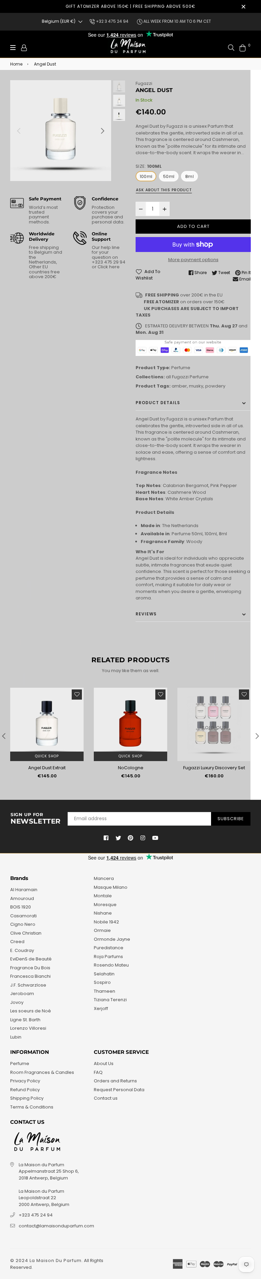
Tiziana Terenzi (110, 999)
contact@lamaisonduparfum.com (56, 1226)
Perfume (180, 367)
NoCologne (130, 767)
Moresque (105, 904)
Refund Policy (25, 1089)
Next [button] (103, 131)
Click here (108, 267)
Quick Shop (47, 756)
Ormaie (102, 930)
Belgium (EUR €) (58, 21)
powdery (215, 386)
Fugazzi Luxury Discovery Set (214, 767)
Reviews (146, 614)
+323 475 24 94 (36, 1215)
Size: (149, 166)
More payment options (193, 259)
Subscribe (231, 818)
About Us (104, 1063)
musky (196, 386)
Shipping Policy (27, 1098)
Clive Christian (25, 933)
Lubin (15, 1037)
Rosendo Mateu (111, 965)
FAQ (98, 1072)
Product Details (158, 403)
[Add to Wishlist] (77, 694)
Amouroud (22, 898)
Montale (103, 896)
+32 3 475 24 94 (111, 21)
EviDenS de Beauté (31, 959)
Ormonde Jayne (112, 939)
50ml (168, 176)
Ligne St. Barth (25, 1019)
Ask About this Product (164, 190)
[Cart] (243, 47)
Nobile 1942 (106, 922)
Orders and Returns (115, 1081)
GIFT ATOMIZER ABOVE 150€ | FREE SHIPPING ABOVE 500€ (130, 6)
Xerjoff (101, 1008)
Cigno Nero (22, 924)
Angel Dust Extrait (47, 767)
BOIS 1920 (20, 907)
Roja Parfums (108, 956)
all (168, 377)
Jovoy (16, 1002)
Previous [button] (19, 131)
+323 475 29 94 (108, 262)
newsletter (36, 819)
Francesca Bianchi (30, 976)
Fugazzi (144, 83)
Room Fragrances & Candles (42, 1072)
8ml (189, 176)
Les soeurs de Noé (30, 1011)
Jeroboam (22, 993)
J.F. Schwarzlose (28, 985)
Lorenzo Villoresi (28, 1028)
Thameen (104, 991)
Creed (17, 941)
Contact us (106, 1098)
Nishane (103, 913)
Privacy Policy (25, 1081)
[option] (60, 130)
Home (16, 64)
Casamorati (23, 916)
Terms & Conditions (31, 1107)
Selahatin (104, 974)
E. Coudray (22, 950)
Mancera (104, 878)
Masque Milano (110, 887)
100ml (146, 176)
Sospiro (102, 982)
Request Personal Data (119, 1089)
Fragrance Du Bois (30, 968)
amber (179, 386)
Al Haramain (23, 889)
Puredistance (108, 947)
